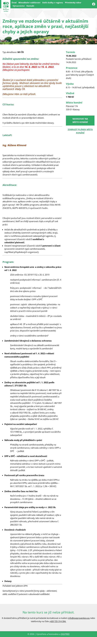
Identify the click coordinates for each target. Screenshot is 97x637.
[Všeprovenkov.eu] (5, 6)
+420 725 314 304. (57, 621)
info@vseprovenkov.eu (79, 618)
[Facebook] (93, 4)
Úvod (14, 2)
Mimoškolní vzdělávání (29, 2)
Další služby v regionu (52, 2)
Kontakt (30, 6)
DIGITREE (65, 634)
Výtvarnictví (19, 6)
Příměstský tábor (73, 2)
